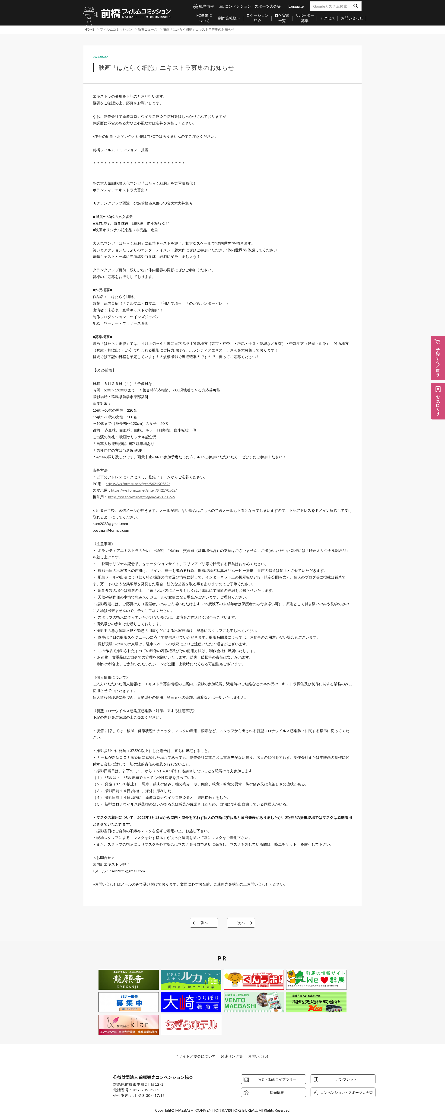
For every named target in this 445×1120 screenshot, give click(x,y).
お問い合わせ (259, 1056)
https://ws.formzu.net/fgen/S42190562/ (138, 483)
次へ (241, 922)
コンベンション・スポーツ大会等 (253, 6)
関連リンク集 (232, 1056)
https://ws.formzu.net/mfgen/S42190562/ (141, 497)
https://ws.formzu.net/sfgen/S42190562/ (144, 490)
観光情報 (206, 6)
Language (296, 6)
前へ (204, 922)
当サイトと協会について (195, 1056)
